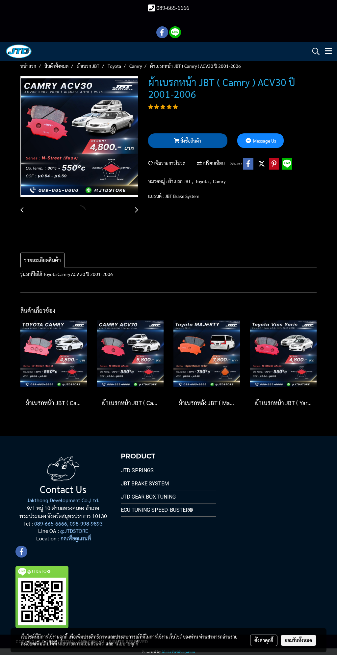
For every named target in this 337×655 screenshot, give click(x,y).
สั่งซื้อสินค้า (190, 141)
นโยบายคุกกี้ (126, 643)
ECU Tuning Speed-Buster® (157, 510)
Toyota (202, 181)
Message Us (264, 141)
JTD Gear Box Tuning (148, 497)
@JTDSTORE (74, 530)
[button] (313, 51)
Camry (219, 181)
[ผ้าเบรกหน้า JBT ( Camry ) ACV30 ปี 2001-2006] (79, 137)
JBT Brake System (182, 196)
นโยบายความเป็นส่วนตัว (81, 643)
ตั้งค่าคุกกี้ (263, 640)
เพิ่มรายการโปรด (169, 163)
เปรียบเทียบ (213, 163)
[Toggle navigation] (328, 51)
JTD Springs (137, 470)
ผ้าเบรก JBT (180, 181)
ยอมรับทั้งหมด (298, 640)
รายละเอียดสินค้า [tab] (42, 260)
